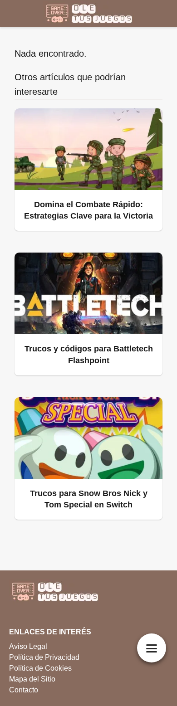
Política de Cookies (40, 668)
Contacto (23, 690)
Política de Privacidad (44, 657)
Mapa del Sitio (32, 679)
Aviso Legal (28, 646)
